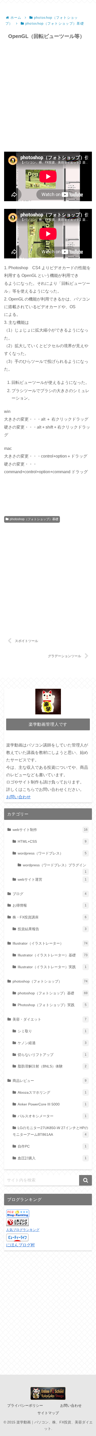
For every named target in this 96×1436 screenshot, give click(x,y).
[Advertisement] (48, 96)
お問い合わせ (18, 797)
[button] (85, 1180)
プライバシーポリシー (25, 1405)
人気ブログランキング (22, 1230)
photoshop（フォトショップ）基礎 (34, 519)
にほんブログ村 (20, 1245)
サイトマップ (48, 1413)
